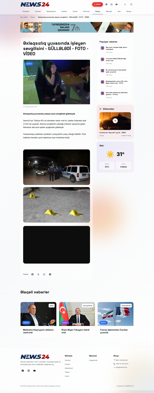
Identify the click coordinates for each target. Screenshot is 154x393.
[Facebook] (106, 4)
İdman (129, 11)
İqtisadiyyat (51, 11)
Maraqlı (109, 11)
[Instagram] (111, 4)
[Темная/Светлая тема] (125, 4)
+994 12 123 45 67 (122, 364)
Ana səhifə (24, 17)
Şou (119, 11)
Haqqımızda (93, 360)
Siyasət (38, 11)
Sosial (75, 11)
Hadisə (64, 11)
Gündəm (26, 11)
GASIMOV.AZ (129, 386)
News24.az (28, 120)
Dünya (97, 11)
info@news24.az (121, 367)
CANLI (98, 4)
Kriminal (86, 11)
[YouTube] (116, 4)
